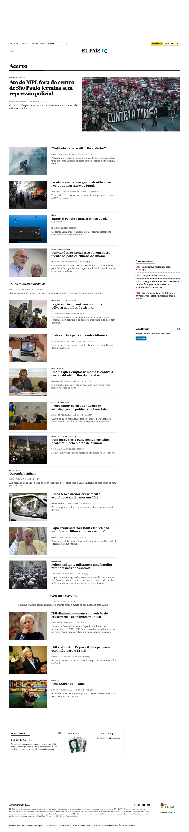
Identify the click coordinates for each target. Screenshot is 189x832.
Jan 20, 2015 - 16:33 (67, 228)
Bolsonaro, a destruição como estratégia (154, 268)
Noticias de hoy (130, 825)
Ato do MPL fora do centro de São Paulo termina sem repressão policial (41, 88)
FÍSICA (53, 215)
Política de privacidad (64, 825)
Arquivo (72, 733)
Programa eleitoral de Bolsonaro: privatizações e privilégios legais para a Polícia (156, 296)
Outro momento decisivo (27, 284)
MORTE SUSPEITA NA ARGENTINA (63, 301)
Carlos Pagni (14, 479)
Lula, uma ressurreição (153, 275)
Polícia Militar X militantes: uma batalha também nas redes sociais (81, 566)
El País (54, 228)
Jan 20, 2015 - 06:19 (80, 657)
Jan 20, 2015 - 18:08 (92, 191)
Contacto (12, 825)
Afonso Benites (57, 415)
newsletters (142, 329)
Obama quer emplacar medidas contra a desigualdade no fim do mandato (82, 374)
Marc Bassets (57, 381)
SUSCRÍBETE (157, 43)
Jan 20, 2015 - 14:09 (86, 341)
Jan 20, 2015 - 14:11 (75, 313)
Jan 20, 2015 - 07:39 (66, 601)
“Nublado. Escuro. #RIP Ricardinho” (78, 148)
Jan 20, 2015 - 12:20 (84, 503)
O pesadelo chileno (22, 473)
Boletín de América (21, 740)
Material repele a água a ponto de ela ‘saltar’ (79, 221)
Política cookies (49, 825)
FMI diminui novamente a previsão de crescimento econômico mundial (79, 615)
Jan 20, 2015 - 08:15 (79, 574)
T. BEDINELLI (56, 574)
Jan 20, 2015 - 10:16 (77, 537)
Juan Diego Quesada (59, 191)
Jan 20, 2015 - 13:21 (82, 381)
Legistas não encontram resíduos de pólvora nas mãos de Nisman (78, 306)
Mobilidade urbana (17, 77)
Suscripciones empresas (105, 825)
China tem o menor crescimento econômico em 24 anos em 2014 (75, 496)
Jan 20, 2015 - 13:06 (82, 415)
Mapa (75, 825)
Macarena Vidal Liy (59, 503)
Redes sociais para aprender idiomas (79, 335)
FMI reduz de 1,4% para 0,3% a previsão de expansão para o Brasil (82, 649)
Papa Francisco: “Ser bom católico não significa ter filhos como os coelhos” (80, 530)
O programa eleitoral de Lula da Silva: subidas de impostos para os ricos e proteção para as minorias (158, 284)
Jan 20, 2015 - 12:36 (30, 479)
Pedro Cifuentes (58, 154)
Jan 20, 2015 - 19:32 (87, 154)
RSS (116, 825)
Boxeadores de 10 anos (68, 684)
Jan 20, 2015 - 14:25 (34, 289)
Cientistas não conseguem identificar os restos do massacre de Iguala (81, 184)
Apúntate (141, 338)
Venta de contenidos (24, 825)
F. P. (52, 313)
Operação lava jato (60, 402)
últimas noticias (145, 261)
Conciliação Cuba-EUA (60, 249)
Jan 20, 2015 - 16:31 (81, 262)
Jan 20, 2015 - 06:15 (83, 690)
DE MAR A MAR (15, 470)
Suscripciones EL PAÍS (86, 825)
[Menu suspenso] (11, 50)
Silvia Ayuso (56, 262)
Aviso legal (37, 825)
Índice (121, 825)
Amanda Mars (57, 623)
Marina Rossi (14, 102)
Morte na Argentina (63, 596)
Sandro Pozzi (56, 657)
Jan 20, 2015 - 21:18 (38, 102)
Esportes (55, 681)
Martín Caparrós (16, 289)
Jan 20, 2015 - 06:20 (78, 623)
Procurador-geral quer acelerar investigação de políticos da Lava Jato (79, 408)
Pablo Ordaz (56, 537)
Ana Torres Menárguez (60, 341)
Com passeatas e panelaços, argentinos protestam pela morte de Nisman (80, 441)
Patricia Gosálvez (58, 690)
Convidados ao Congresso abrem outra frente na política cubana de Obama (80, 254)
